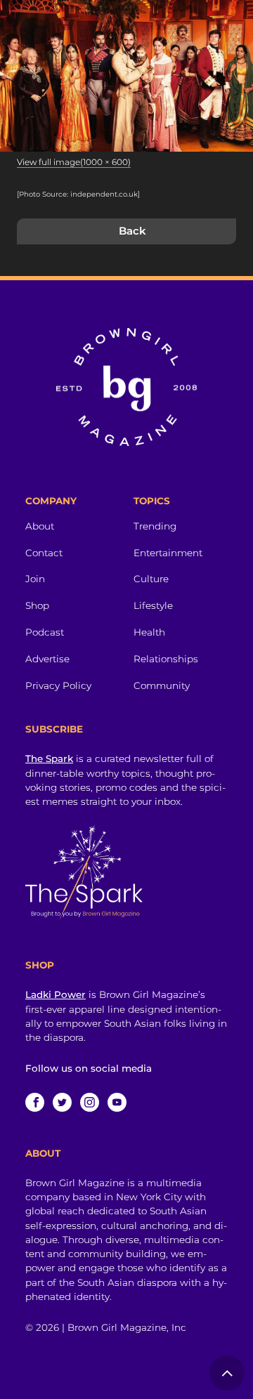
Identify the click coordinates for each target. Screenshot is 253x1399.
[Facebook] (34, 1102)
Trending (155, 526)
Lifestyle (153, 605)
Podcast (44, 632)
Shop (37, 605)
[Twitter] (62, 1102)
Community (162, 685)
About (39, 526)
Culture (151, 578)
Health (149, 632)
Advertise (47, 658)
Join (35, 578)
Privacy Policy (58, 685)
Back (132, 230)
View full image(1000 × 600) (74, 162)
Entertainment (168, 552)
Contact (44, 552)
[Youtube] (117, 1102)
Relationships (166, 658)
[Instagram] (89, 1102)
